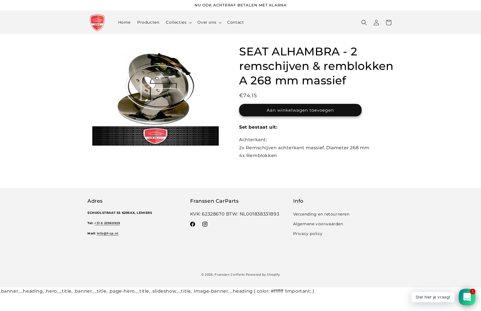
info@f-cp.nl (107, 233)
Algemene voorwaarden (318, 223)
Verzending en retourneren (321, 214)
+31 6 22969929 (107, 223)
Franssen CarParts (230, 274)
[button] (178, 22)
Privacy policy (308, 233)
